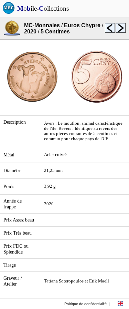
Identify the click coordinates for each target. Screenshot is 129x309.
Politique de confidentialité (85, 304)
